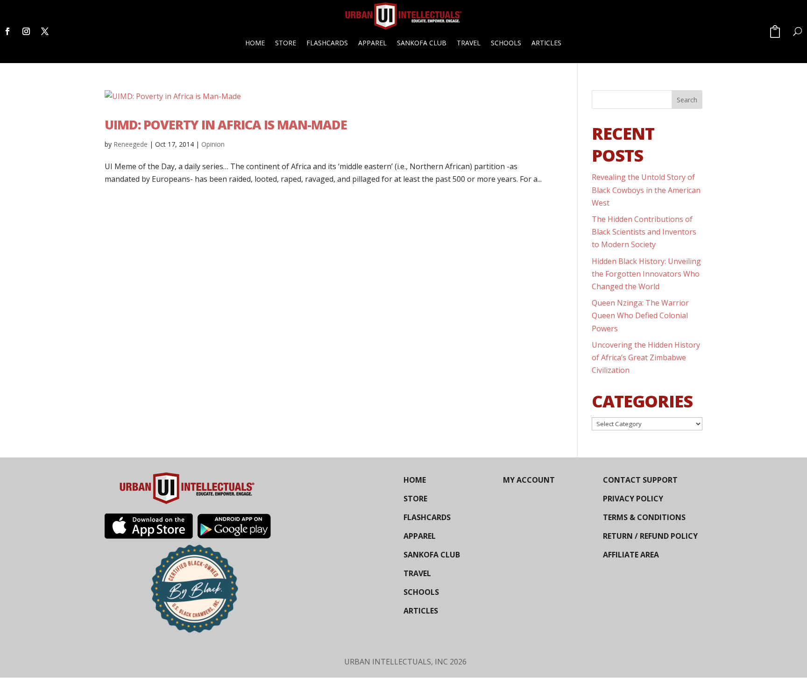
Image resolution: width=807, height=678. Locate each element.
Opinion (213, 144)
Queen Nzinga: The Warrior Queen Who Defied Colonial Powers (640, 315)
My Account (529, 480)
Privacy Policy (633, 498)
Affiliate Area (631, 555)
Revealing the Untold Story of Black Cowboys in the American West (646, 189)
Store (285, 42)
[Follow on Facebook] (7, 31)
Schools (506, 42)
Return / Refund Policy (650, 536)
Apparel (372, 42)
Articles (546, 42)
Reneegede (130, 144)
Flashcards (327, 42)
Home (255, 42)
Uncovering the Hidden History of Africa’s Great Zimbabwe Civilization (646, 357)
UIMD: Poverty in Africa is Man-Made (226, 124)
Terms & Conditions (644, 517)
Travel (469, 42)
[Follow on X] (44, 31)
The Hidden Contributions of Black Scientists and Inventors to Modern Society (644, 232)
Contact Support (640, 480)
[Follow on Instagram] (26, 31)
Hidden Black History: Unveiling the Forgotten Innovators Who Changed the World (646, 274)
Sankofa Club (421, 42)
